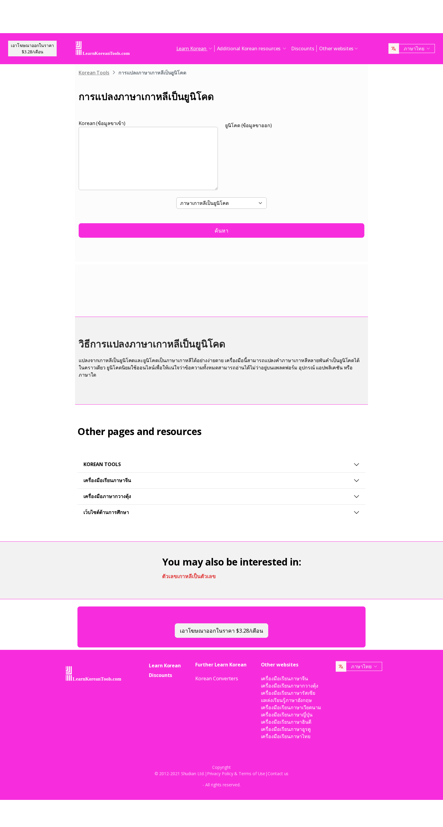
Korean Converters (216, 678)
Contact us (278, 773)
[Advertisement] (221, 18)
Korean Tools (94, 72)
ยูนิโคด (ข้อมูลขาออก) (248, 125)
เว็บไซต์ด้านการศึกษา (106, 512)
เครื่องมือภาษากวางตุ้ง (107, 496)
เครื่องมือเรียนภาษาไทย (286, 736)
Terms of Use (252, 773)
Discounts (302, 48)
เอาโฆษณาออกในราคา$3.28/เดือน (32, 48)
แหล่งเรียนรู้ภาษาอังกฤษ (286, 700)
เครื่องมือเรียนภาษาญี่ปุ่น (287, 714)
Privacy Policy (220, 773)
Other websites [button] (336, 48)
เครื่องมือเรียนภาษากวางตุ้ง (289, 685)
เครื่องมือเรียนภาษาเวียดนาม (291, 707)
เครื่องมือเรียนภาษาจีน (107, 480)
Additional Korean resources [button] (249, 48)
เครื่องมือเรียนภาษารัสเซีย (288, 693)
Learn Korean (165, 665)
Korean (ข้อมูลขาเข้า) (102, 123)
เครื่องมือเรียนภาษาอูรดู (286, 729)
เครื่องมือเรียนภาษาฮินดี (286, 722)
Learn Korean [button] (192, 48)
